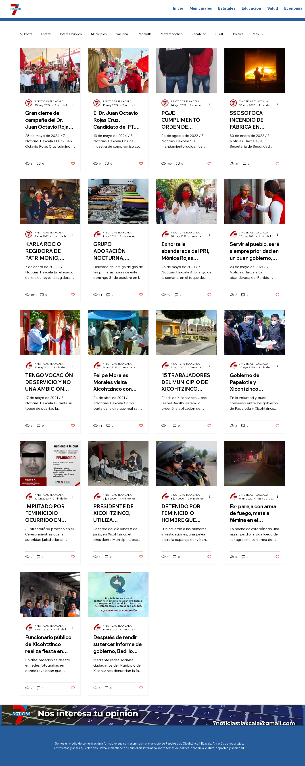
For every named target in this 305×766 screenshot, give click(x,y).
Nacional (122, 34)
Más (256, 34)
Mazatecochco (172, 34)
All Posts (26, 34)
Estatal (46, 34)
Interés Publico (71, 34)
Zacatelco (199, 34)
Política (238, 34)
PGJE (219, 34)
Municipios (99, 34)
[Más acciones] (74, 103)
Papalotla (145, 34)
